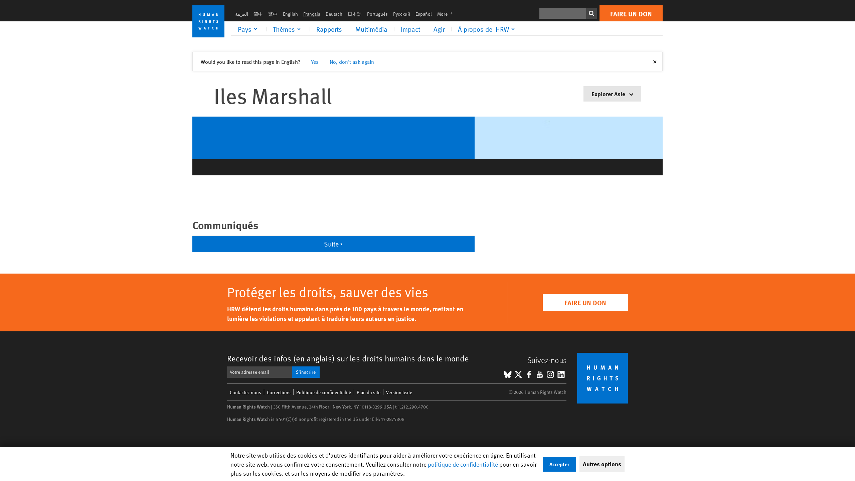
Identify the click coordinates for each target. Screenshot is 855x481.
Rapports (329, 29)
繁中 (273, 14)
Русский (401, 14)
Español (423, 14)
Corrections (279, 392)
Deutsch (334, 14)
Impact (410, 29)
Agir (439, 29)
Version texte (399, 392)
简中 (258, 14)
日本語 (355, 14)
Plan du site (368, 392)
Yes (315, 61)
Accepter (559, 464)
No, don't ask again (352, 61)
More (447, 14)
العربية (241, 14)
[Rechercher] (591, 13)
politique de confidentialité (463, 464)
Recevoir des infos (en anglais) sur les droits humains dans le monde (348, 358)
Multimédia (371, 29)
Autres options (602, 464)
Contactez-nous (245, 392)
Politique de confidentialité (323, 392)
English (290, 14)
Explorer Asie (609, 94)
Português (377, 14)
